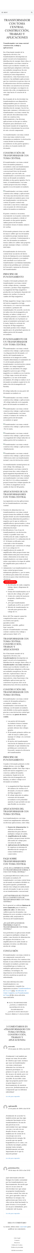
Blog (11, 1002)
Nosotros (17, 1242)
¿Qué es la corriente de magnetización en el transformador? (18, 1007)
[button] (31, 12)
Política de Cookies (17, 1245)
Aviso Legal (17, 1238)
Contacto (17, 1240)
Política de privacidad (17, 1247)
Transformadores (20, 1002)
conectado (23, 1227)
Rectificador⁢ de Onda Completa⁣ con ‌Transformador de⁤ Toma (16, 993)
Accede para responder (13, 1096)
